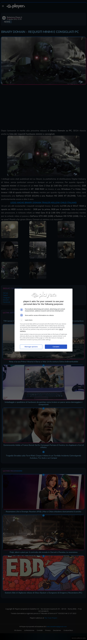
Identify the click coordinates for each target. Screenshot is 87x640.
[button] (43, 320)
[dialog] (43, 320)
